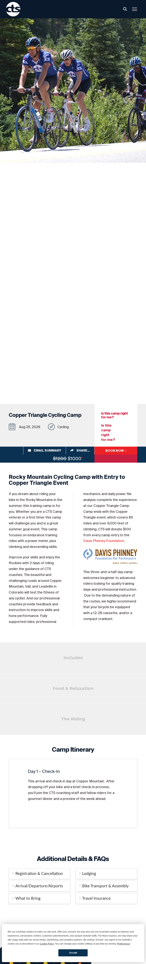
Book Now (115, 450)
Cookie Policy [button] (47, 943)
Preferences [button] (123, 943)
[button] (125, 9)
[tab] (39, 873)
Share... (83, 450)
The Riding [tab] (73, 719)
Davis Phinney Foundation (103, 541)
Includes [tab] (73, 657)
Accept (73, 952)
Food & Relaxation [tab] (73, 688)
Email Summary (47, 450)
